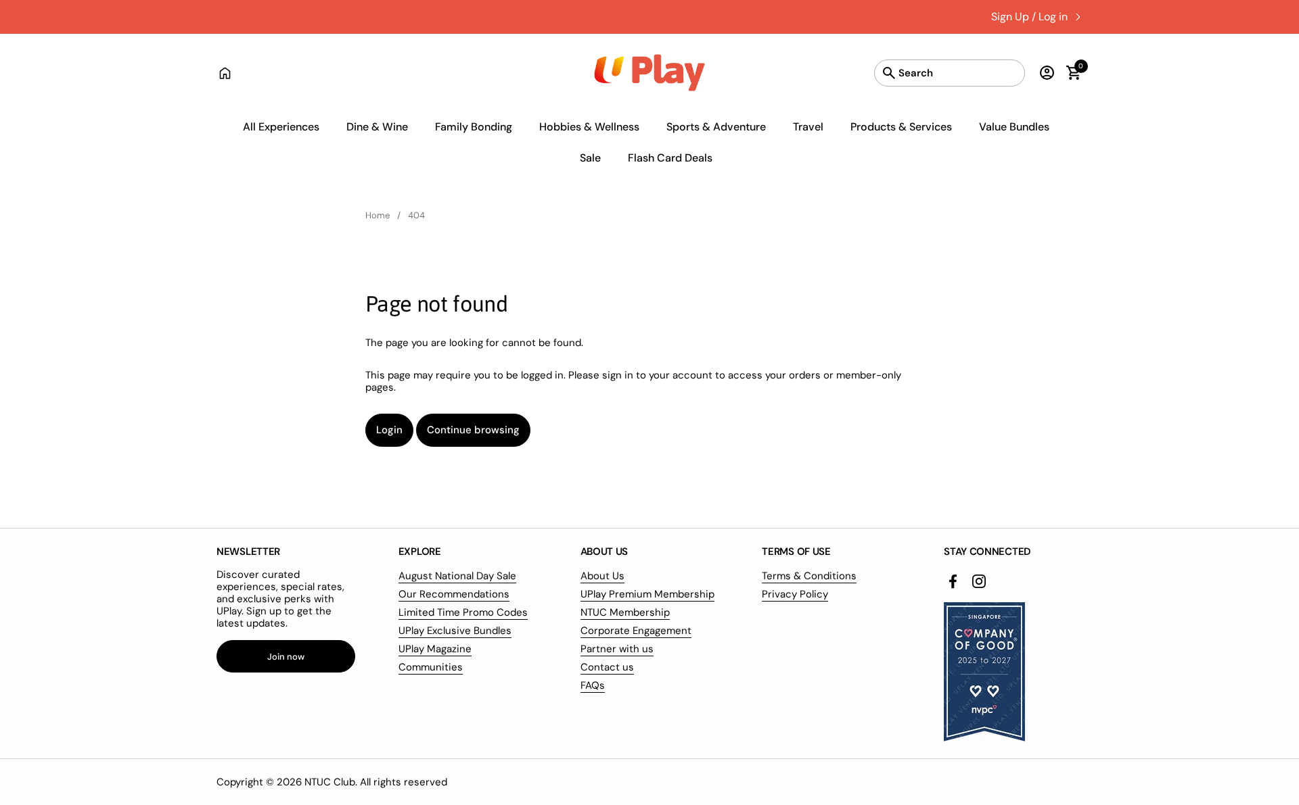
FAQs (592, 685)
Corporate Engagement (635, 630)
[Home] (224, 72)
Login (389, 430)
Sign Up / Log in (1029, 16)
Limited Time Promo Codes (463, 612)
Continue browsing (473, 430)
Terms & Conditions (809, 576)
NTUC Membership (625, 612)
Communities (430, 667)
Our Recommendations (453, 594)
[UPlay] (650, 72)
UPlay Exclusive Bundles (454, 630)
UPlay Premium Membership (647, 594)
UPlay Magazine (435, 649)
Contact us (607, 667)
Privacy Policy (795, 594)
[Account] (1043, 72)
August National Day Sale (457, 576)
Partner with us (617, 649)
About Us (602, 576)
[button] (1067, 72)
